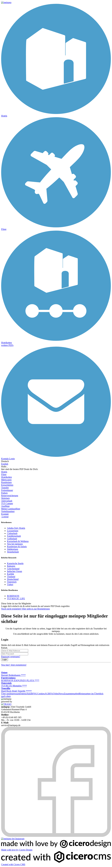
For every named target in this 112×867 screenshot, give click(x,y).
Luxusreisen (12, 530)
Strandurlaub (13, 552)
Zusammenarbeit (71, 693)
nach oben (6, 696)
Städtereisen (12, 549)
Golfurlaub (12, 538)
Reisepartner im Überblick (91, 693)
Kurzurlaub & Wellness (18, 541)
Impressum (15, 693)
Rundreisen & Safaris (17, 546)
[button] (7, 345)
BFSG (34, 693)
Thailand (11, 576)
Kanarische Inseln (15, 563)
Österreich (11, 582)
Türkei (10, 584)
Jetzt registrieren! (13, 665)
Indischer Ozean (14, 571)
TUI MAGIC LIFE (16, 598)
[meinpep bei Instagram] (12, 838)
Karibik (10, 574)
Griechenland (13, 568)
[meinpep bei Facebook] (56, 836)
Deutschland (13, 579)
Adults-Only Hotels (16, 528)
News (61, 693)
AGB (47, 693)
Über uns (5, 693)
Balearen (11, 566)
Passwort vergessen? (10, 656)
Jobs (56, 693)
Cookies (41, 693)
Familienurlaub (14, 536)
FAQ (52, 693)
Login (4, 659)
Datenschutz (25, 693)
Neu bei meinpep (15, 544)
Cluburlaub (12, 533)
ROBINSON (13, 596)
